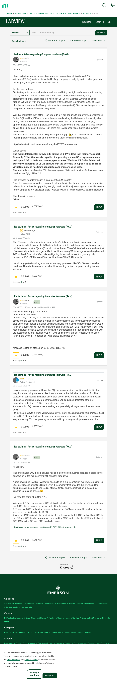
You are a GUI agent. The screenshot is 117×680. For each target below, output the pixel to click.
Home (9, 13)
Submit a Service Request (84, 643)
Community (20, 13)
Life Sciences (102, 603)
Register (86, 22)
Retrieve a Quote (55, 617)
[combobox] (62, 32)
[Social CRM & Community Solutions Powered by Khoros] (66, 567)
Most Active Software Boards (65, 13)
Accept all (49, 675)
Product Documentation (25, 643)
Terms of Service (72, 617)
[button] (16, 207)
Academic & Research (13, 603)
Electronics (61, 603)
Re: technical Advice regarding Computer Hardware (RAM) (43, 226)
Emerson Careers (42, 632)
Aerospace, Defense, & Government (39, 603)
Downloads (8, 643)
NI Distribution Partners (13, 617)
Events (88, 632)
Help (108, 22)
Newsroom (57, 632)
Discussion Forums (38, 13)
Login (98, 22)
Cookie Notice (31, 659)
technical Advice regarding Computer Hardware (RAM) (41, 54)
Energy (72, 603)
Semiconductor (12, 606)
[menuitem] (104, 5)
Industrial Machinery (85, 603)
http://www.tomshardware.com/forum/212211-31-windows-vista (44, 527)
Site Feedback (103, 643)
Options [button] (99, 60)
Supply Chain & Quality (73, 632)
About (30, 632)
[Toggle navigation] (17, 6)
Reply (99, 206)
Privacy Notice (13, 659)
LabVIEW (87, 13)
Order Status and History (36, 617)
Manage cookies (34, 674)
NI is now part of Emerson (14, 632)
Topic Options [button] (18, 41)
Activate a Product (63, 643)
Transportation (27, 606)
